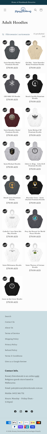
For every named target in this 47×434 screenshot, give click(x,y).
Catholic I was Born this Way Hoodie (12, 232)
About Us (9, 328)
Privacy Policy (11, 345)
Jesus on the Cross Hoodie (12, 299)
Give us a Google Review (16, 362)
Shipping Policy (12, 339)
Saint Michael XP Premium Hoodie (35, 131)
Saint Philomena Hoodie (12, 265)
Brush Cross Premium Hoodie (12, 199)
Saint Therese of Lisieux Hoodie (35, 266)
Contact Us (10, 322)
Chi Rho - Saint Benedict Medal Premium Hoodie (35, 63)
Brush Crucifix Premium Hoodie (35, 97)
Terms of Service (12, 333)
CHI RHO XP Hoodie (12, 96)
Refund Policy (11, 350)
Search (8, 316)
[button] (5, 10)
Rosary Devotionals (19, 431)
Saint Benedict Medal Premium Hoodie (12, 63)
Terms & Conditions (13, 356)
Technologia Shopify (33, 431)
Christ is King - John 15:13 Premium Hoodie (35, 165)
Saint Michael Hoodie (12, 164)
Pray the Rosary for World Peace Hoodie (35, 232)
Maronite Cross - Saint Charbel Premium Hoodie (35, 199)
